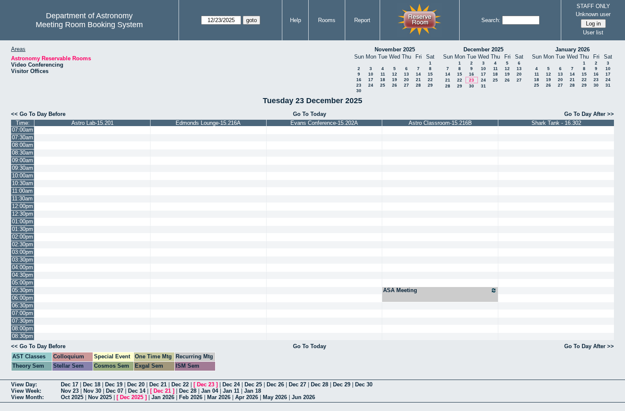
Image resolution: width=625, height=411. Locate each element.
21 (418, 79)
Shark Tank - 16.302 (556, 123)
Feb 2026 (190, 397)
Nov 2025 (100, 397)
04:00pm (22, 267)
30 (358, 90)
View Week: (26, 391)
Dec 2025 (131, 397)
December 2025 (483, 49)
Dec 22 (180, 384)
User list (593, 32)
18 (382, 79)
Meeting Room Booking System (89, 24)
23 (358, 85)
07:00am (22, 130)
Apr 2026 (246, 397)
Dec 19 (113, 384)
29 (430, 85)
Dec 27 (297, 384)
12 (394, 74)
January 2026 (572, 49)
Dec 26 (275, 384)
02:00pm (22, 237)
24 (370, 85)
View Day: (24, 384)
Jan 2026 (162, 397)
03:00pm (22, 252)
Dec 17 (69, 384)
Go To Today (309, 114)
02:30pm (22, 244)
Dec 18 (91, 384)
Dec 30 (363, 384)
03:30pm (22, 259)
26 (394, 85)
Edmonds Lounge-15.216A (208, 123)
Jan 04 (209, 391)
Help (295, 20)
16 (358, 79)
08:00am (22, 145)
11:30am (22, 198)
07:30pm (22, 321)
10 (370, 74)
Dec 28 (319, 384)
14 (418, 74)
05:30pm (22, 290)
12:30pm (22, 214)
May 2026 (275, 397)
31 (483, 86)
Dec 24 (231, 384)
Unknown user (593, 14)
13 (406, 74)
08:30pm (22, 336)
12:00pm (22, 206)
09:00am (22, 160)
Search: (490, 20)
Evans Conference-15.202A (324, 123)
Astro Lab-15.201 (92, 123)
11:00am (22, 191)
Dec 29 (341, 384)
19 (394, 79)
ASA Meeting (400, 290)
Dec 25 (253, 384)
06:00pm (22, 298)
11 (383, 74)
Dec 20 (136, 384)
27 (406, 85)
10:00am (22, 175)
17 (370, 79)
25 (382, 85)
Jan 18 (252, 391)
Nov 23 (70, 391)
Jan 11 (231, 391)
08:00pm (22, 328)
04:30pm (22, 275)
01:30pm (22, 229)
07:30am (22, 137)
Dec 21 (158, 384)
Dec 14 (136, 391)
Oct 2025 (72, 397)
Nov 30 (92, 391)
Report (362, 20)
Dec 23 (205, 384)
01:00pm (22, 221)
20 (406, 79)
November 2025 (395, 49)
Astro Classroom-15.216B (440, 123)
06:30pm (22, 305)
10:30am (22, 183)
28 (418, 85)
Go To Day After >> (589, 114)
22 (430, 79)
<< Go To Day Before (38, 114)
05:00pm (22, 282)
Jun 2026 (303, 397)
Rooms (326, 20)
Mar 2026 (218, 397)
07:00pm (22, 313)
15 (430, 74)
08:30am (22, 152)
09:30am (22, 168)
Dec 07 (114, 391)
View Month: (27, 397)
